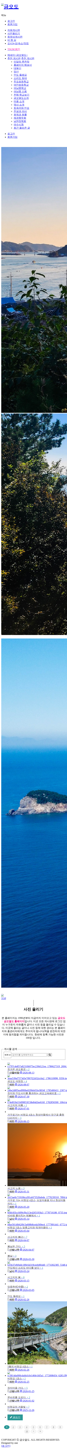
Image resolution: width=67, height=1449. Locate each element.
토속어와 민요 (21, 108)
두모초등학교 (21, 81)
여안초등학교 (21, 85)
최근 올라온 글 (22, 128)
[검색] (50, 1054)
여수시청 (19, 124)
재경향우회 (20, 118)
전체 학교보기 (21, 94)
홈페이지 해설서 (23, 65)
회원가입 (12, 24)
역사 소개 (19, 104)
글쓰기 (16, 1417)
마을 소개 (19, 101)
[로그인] (5, 1446)
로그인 (11, 21)
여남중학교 (20, 88)
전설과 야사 (20, 111)
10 (27, 1431)
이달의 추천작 (21, 61)
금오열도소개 (21, 98)
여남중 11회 (20, 91)
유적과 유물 (20, 114)
